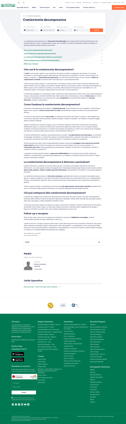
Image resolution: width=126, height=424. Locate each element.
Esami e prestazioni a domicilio (98, 327)
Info (54, 7)
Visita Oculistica (94, 344)
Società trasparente (69, 333)
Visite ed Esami (45, 7)
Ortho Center (41, 382)
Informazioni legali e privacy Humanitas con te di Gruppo (76, 327)
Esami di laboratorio (95, 374)
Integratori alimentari (96, 382)
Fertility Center (42, 366)
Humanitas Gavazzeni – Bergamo (47, 337)
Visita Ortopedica (95, 346)
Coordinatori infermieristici (71, 363)
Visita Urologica (94, 351)
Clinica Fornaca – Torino (44, 342)
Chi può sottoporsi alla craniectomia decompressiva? (41, 60)
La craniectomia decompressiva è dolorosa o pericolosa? (43, 57)
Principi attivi (93, 387)
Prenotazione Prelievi (106, 2)
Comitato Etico (96, 2)
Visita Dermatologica (95, 334)
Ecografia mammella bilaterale (98, 359)
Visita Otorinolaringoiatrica (97, 349)
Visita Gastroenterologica (97, 339)
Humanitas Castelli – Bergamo (46, 334)
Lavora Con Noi (116, 2)
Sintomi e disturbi (95, 392)
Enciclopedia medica (73, 7)
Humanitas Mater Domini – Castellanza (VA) (50, 332)
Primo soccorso (94, 384)
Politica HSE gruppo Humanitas (72, 338)
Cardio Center (42, 361)
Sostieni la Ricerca (89, 7)
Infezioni (92, 379)
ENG (123, 2)
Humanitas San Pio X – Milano (46, 327)
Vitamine (92, 402)
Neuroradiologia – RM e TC (97, 354)
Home (24, 16)
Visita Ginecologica (95, 342)
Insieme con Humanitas (70, 348)
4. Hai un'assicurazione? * (79, 27)
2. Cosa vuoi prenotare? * (45, 26)
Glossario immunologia (96, 377)
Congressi (67, 2)
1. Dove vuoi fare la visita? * (29, 26)
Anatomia (92, 372)
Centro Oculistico (42, 364)
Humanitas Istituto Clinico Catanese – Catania (48, 350)
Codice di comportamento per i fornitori (75, 324)
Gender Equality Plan (70, 341)
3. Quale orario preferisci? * (62, 27)
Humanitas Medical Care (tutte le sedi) (48, 329)
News (61, 7)
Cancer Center (42, 359)
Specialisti (93, 397)
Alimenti (92, 369)
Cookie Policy (88, 416)
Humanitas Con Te (87, 2)
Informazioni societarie (97, 416)
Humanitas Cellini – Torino (45, 339)
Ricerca (73, 2)
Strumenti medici (94, 394)
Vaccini (92, 399)
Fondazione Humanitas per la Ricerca (74, 351)
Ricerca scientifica (69, 358)
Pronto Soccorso (68, 356)
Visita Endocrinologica (96, 337)
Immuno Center (42, 375)
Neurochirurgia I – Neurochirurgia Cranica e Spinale (40, 287)
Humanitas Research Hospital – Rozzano (49, 324)
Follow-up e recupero (31, 64)
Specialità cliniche (23, 7)
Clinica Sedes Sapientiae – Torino (47, 346)
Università (78, 2)
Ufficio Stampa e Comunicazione (73, 343)
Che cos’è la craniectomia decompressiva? (38, 50)
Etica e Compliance (69, 336)
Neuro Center (41, 380)
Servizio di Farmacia (69, 366)
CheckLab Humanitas (96, 356)
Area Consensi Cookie (108, 416)
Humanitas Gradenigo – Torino (46, 344)
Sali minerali (93, 389)
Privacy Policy (80, 416)
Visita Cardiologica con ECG (98, 329)
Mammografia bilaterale (96, 361)
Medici (34, 7)
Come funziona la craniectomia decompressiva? (40, 53)
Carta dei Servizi (68, 331)
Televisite (92, 324)
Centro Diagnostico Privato (45, 377)
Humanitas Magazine (70, 353)
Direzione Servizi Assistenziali (72, 361)
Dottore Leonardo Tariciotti (40, 265)
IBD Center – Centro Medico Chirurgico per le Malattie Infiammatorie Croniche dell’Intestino (50, 370)
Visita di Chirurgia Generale (97, 332)
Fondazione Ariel (68, 346)
